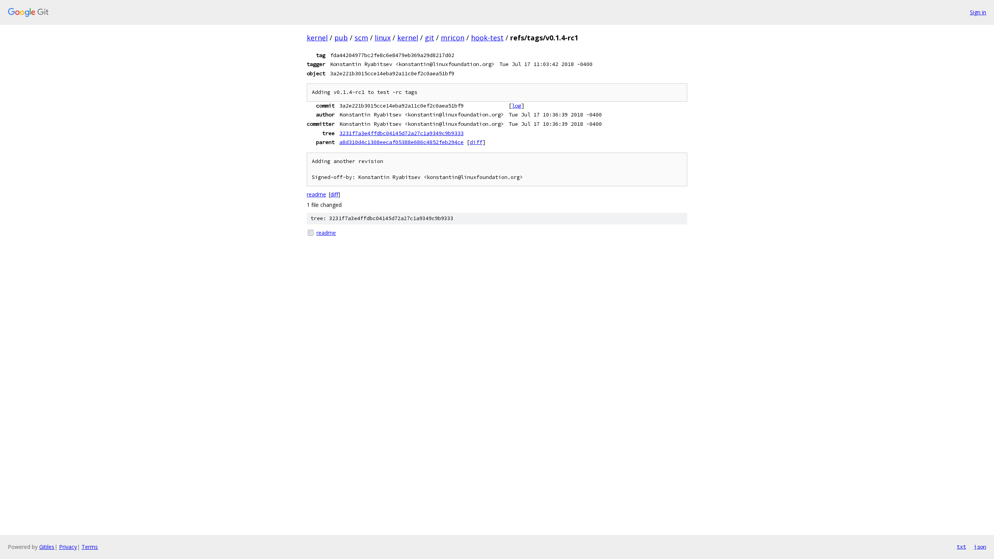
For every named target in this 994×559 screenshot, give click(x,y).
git (429, 37)
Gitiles (46, 546)
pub (341, 37)
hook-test (487, 37)
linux (383, 37)
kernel (317, 37)
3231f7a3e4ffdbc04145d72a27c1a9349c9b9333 (401, 133)
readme (316, 194)
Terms (90, 546)
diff (476, 142)
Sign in (978, 12)
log (516, 105)
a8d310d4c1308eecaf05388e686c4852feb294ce (401, 142)
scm (361, 37)
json (980, 546)
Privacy (68, 546)
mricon (452, 37)
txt (961, 546)
